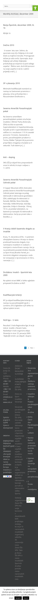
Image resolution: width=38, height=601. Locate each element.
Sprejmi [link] (18, 598)
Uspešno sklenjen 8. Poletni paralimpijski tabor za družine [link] (31, 403)
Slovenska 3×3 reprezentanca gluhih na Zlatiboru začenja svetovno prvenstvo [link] (31, 378)
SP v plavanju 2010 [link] (11, 83)
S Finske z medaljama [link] (31, 485)
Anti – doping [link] (9, 157)
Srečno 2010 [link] (8, 45)
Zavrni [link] (26, 598)
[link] (35, 8)
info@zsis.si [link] (7, 397)
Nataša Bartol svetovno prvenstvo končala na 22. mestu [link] (31, 446)
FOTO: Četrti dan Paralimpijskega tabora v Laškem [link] (31, 425)
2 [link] (28, 348)
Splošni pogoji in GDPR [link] (6, 420)
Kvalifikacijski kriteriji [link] (12, 295)
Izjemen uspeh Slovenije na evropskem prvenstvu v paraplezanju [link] (31, 467)
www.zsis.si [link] (7, 402)
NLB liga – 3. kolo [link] (10, 320)
